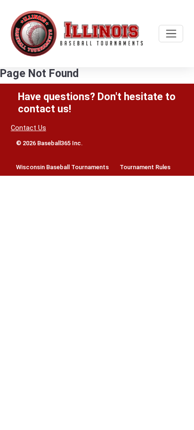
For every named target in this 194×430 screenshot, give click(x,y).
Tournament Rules (145, 167)
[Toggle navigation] (171, 33)
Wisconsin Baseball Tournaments (62, 167)
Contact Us (28, 128)
